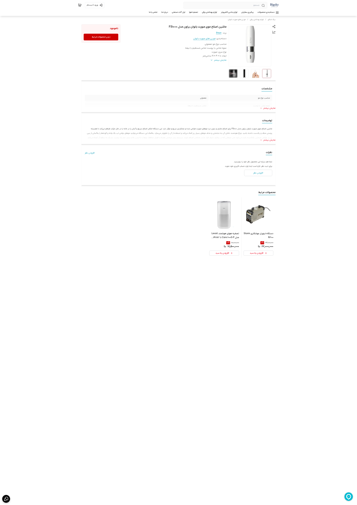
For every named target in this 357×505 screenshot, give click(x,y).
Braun (218, 33)
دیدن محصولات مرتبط (101, 37)
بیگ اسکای (272, 19)
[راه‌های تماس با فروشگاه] (6, 499)
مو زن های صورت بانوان (237, 19)
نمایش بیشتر (269, 108)
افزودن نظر (90, 153)
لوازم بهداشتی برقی (257, 19)
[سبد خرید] (79, 5)
